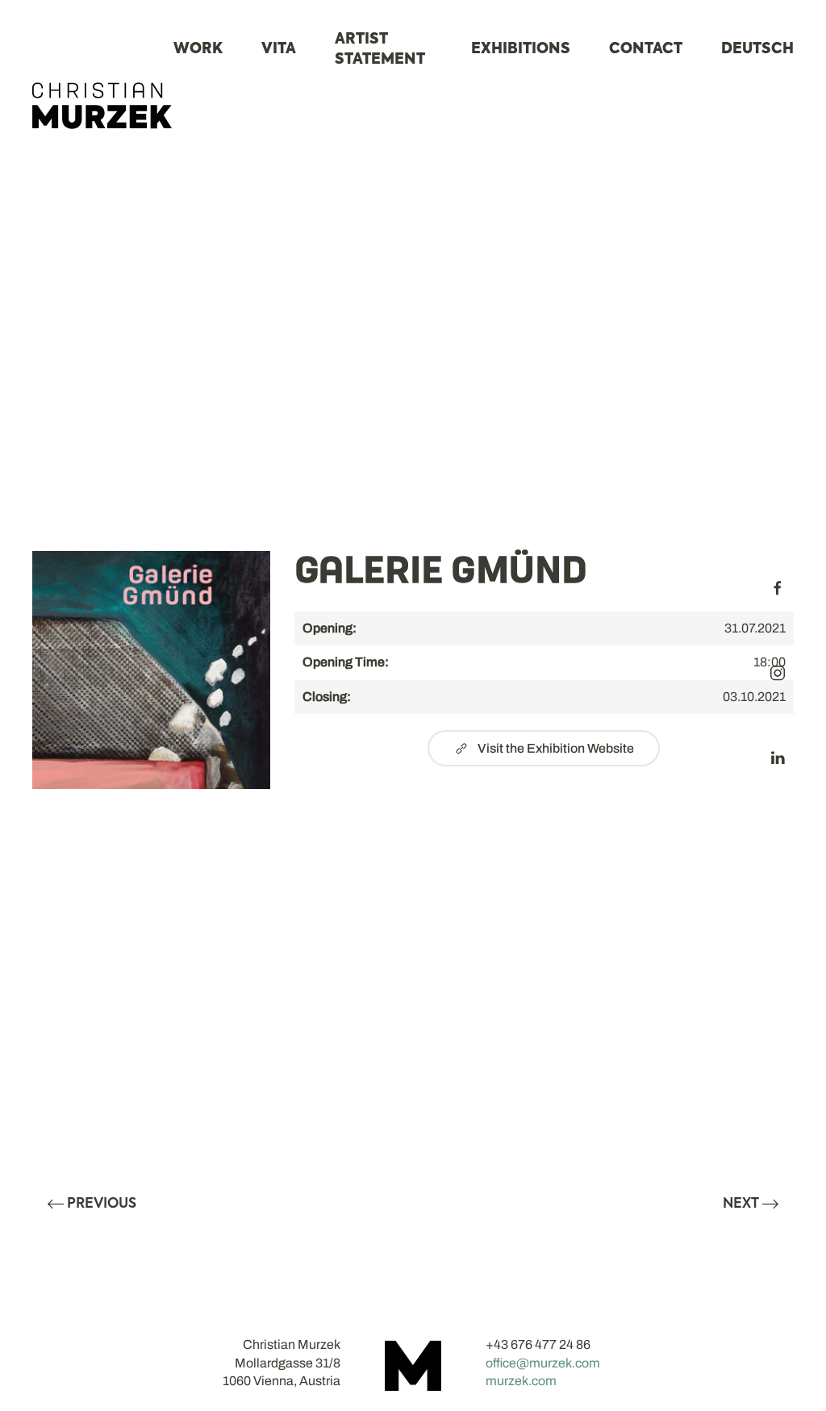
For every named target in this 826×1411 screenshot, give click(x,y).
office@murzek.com (543, 1363)
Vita (278, 49)
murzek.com (521, 1381)
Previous (101, 1204)
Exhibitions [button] (520, 49)
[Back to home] (102, 105)
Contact (645, 49)
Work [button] (198, 49)
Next (741, 1204)
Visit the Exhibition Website (556, 748)
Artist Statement (380, 49)
